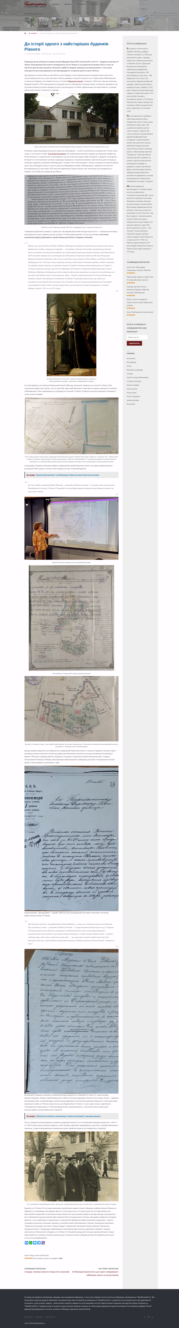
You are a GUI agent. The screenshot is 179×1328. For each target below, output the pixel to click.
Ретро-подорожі (133, 396)
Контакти (28, 1317)
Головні (130, 374)
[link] (102, 4)
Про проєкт (50, 1317)
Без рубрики (131, 362)
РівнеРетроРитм (35, 4)
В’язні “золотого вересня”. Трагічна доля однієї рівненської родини (140, 302)
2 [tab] (73, 908)
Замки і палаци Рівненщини (137, 377)
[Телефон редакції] (153, 1317)
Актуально (33, 33)
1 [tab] (70, 908)
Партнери (39, 1317)
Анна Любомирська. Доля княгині (140, 312)
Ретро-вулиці (132, 389)
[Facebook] (144, 1317)
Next (115, 838)
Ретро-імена (131, 393)
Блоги (129, 366)
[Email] (148, 1317)
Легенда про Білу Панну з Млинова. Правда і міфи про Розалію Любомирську (138, 290)
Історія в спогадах (134, 381)
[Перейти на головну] (25, 33)
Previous (28, 838)
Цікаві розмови (133, 400)
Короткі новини (133, 385)
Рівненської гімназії (75, 81)
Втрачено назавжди (135, 370)
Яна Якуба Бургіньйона (57, 154)
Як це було (131, 404)
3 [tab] (75, 1090)
